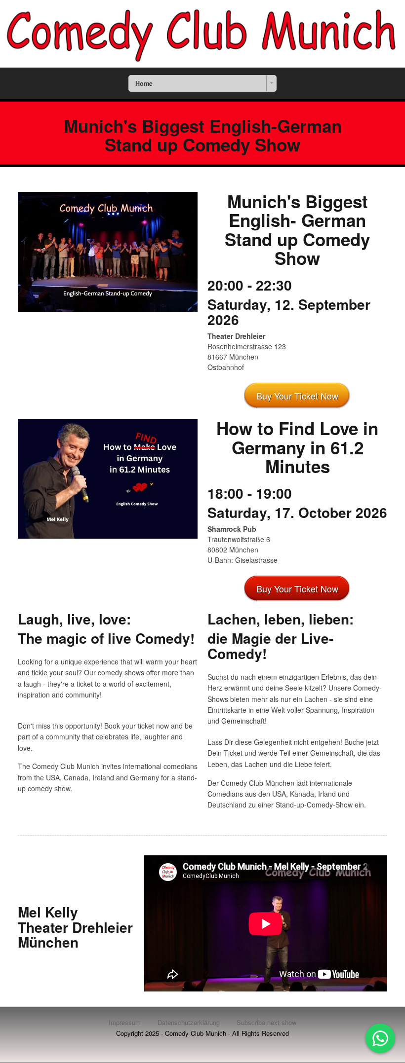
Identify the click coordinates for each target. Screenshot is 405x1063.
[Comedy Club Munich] (202, 34)
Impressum (125, 1022)
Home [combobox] (144, 83)
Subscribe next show (266, 1022)
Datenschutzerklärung (189, 1022)
